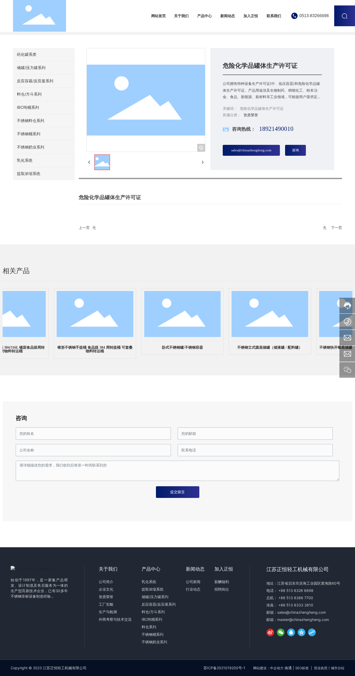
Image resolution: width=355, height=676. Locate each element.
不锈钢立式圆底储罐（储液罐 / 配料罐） (264, 347)
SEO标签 (302, 668)
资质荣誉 (251, 115)
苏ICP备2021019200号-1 (224, 668)
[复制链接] (312, 632)
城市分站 (337, 668)
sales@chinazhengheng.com (301, 612)
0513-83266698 (314, 15)
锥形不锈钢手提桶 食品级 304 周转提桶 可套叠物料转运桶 (90, 349)
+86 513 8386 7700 (295, 598)
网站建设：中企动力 (268, 668)
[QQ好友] (291, 632)
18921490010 (276, 128)
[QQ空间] (301, 632)
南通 (288, 668)
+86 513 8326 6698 (295, 590)
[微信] (281, 632)
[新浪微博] (270, 632)
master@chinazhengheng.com (303, 619)
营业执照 (320, 668)
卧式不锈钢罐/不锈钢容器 (177, 347)
